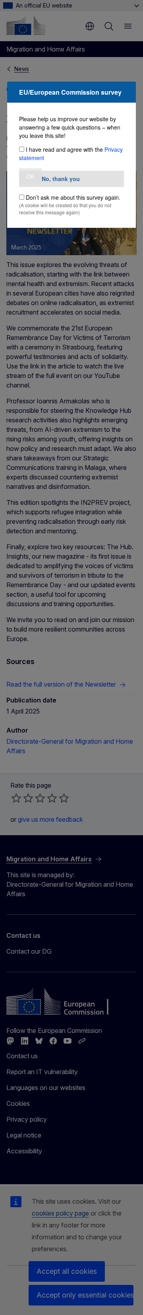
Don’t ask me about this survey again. (73, 197)
